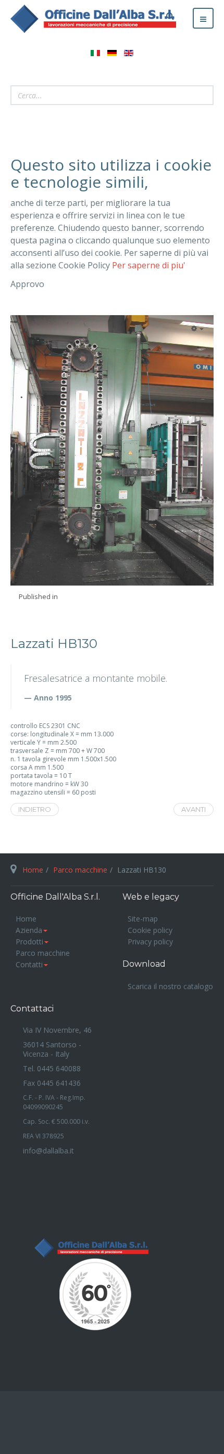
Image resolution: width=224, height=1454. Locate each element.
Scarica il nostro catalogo (170, 986)
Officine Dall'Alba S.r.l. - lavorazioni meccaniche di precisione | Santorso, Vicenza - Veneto (112, 1298)
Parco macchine (80, 870)
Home (32, 870)
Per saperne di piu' (148, 265)
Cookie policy (150, 930)
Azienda (29, 930)
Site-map (143, 919)
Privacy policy (150, 941)
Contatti (29, 964)
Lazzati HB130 (53, 644)
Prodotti (29, 941)
